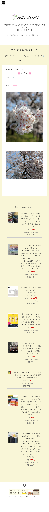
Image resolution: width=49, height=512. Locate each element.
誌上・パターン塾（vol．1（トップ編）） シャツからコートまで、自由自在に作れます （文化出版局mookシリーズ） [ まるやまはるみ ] (31, 319)
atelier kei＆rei (25, 60)
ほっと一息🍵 (40, 56)
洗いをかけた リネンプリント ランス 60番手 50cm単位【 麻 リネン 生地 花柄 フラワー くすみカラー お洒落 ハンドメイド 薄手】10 (31, 349)
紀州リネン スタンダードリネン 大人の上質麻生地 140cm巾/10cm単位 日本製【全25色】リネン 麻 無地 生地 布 (27, 375)
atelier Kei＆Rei (19, 497)
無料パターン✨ (11, 56)
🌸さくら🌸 (24, 73)
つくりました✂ (25, 56)
